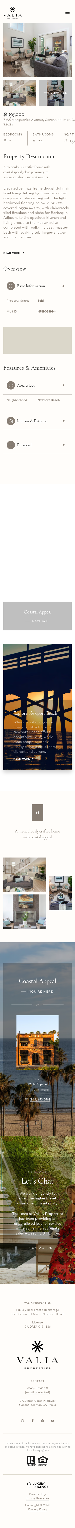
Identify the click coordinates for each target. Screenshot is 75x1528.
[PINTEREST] (42, 1421)
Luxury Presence (37, 1498)
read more (21, 759)
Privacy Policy (37, 1509)
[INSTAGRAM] (22, 1421)
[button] (37, 1248)
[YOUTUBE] (52, 1421)
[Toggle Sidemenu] (67, 13)
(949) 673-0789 (40, 1099)
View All (58, 93)
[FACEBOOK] (32, 1421)
